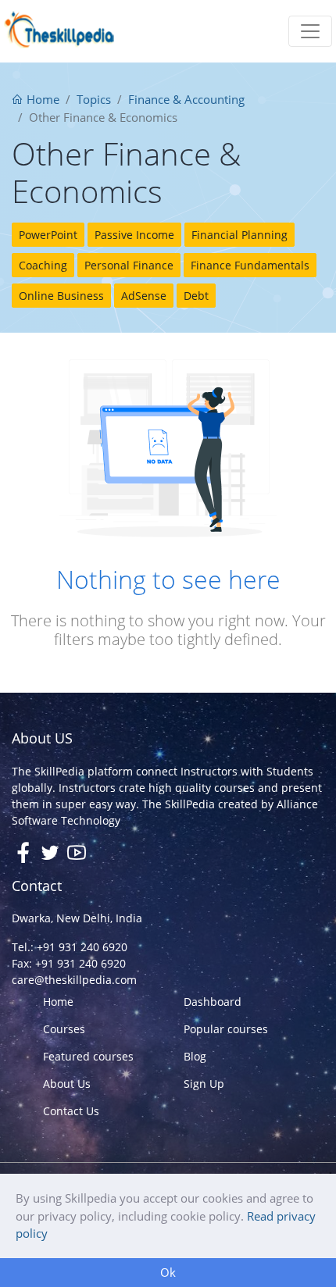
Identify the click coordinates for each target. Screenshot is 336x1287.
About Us (67, 1083)
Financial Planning (239, 234)
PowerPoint (48, 234)
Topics (94, 99)
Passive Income (134, 234)
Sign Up (204, 1083)
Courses (64, 1028)
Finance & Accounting (186, 99)
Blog (195, 1056)
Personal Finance (128, 265)
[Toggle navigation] (310, 31)
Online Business (61, 295)
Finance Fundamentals (250, 265)
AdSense (143, 295)
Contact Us (71, 1110)
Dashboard (212, 1001)
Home (41, 99)
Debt (196, 295)
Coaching (43, 265)
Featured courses (88, 1056)
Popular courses (226, 1028)
